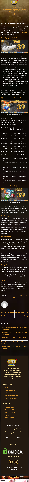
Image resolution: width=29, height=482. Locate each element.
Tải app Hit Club (9, 407)
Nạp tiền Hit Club (9, 415)
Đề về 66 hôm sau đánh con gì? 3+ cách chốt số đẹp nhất (14, 343)
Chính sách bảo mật (10, 390)
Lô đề (14, 7)
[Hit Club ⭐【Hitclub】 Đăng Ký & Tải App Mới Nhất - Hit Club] (14, 2)
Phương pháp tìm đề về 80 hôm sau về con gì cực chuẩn (13, 338)
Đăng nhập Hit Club (10, 412)
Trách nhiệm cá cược (11, 398)
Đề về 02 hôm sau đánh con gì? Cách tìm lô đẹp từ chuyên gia (14, 328)
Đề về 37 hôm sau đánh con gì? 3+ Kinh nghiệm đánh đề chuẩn (7, 314)
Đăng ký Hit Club (9, 409)
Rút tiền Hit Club (9, 417)
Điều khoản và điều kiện (11, 395)
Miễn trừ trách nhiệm (11, 393)
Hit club (8, 368)
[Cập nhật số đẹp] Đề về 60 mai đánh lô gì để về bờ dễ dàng (21, 314)
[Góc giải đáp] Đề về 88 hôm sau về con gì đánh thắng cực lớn (14, 333)
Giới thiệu (7, 387)
